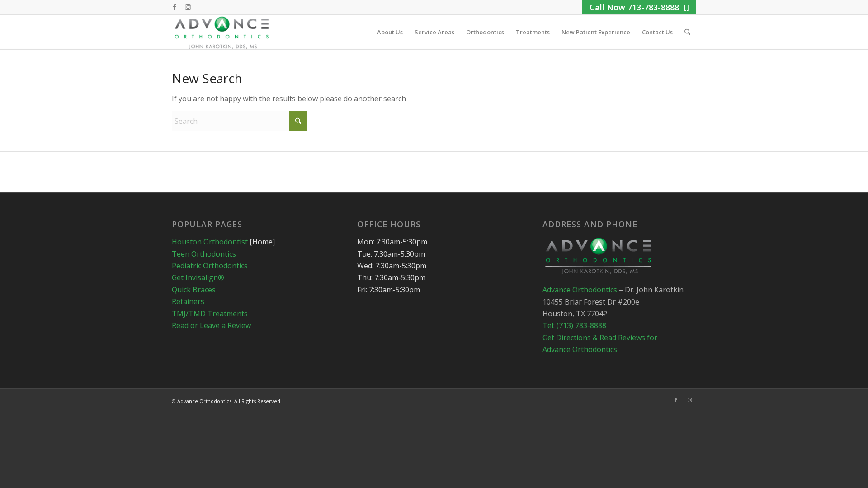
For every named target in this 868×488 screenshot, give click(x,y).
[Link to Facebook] (174, 7)
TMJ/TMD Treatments (210, 314)
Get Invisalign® (198, 277)
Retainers (188, 301)
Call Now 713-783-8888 (634, 7)
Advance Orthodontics (580, 290)
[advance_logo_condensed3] (222, 32)
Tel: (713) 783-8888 (574, 325)
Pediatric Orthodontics (210, 266)
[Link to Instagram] (188, 7)
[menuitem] (390, 32)
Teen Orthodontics (204, 254)
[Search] (687, 32)
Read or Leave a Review (211, 325)
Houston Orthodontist (210, 242)
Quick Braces (194, 290)
